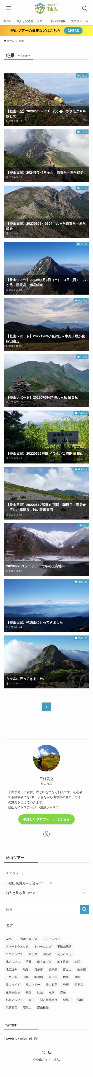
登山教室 (51, 984)
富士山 (67, 969)
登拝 (66, 984)
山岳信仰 (11, 977)
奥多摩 (38, 969)
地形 (26, 969)
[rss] (49, 1053)
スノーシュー (51, 939)
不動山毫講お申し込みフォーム (28, 882)
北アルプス (13, 961)
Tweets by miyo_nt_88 (21, 1038)
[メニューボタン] (8, 8)
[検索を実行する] (84, 909)
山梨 (26, 977)
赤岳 (63, 992)
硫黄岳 (78, 984)
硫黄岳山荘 (13, 992)
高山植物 (43, 1007)
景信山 (53, 977)
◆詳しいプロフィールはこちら (46, 819)
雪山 (80, 1000)
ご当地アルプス (27, 939)
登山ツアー (33, 984)
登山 (77, 977)
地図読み (11, 969)
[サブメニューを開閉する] (84, 893)
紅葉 (40, 992)
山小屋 (81, 969)
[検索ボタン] (84, 8)
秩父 (28, 992)
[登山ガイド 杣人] (46, 8)
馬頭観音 (11, 1007)
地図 (77, 961)
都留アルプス (14, 1000)
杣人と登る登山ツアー (22, 892)
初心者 (47, 954)
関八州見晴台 (48, 1000)
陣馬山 (67, 1000)
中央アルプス (14, 954)
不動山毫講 (64, 946)
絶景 (51, 992)
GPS (9, 939)
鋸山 (31, 1000)
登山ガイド (13, 984)
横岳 (66, 977)
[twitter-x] (46, 834)
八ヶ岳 (33, 954)
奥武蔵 (53, 969)
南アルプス (44, 961)
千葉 (28, 961)
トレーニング (43, 946)
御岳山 (38, 977)
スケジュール (15, 872)
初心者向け (64, 954)
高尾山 (27, 1007)
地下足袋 (63, 961)
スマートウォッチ (17, 946)
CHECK (73, 30)
